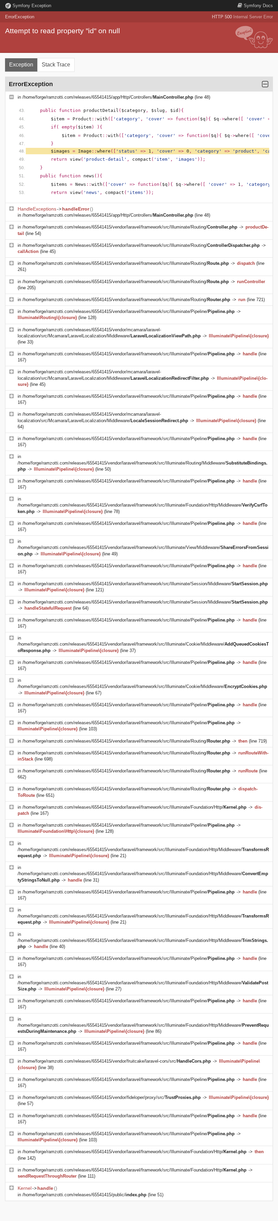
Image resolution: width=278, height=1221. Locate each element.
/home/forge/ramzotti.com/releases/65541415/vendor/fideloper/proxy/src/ (111, 1097)
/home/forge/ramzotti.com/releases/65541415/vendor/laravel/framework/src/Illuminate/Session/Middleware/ (145, 583)
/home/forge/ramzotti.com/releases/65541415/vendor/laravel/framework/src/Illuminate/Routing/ (129, 227)
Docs (258, 5)
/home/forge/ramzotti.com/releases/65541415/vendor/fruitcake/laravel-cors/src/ (116, 1061)
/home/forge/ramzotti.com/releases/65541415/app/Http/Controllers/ (107, 97)
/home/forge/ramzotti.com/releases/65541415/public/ (84, 1194)
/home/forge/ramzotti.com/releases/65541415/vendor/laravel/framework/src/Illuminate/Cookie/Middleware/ (142, 686)
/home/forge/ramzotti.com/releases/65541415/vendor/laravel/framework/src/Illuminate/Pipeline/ (128, 311)
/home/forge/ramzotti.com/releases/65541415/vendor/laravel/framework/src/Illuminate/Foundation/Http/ (134, 807)
